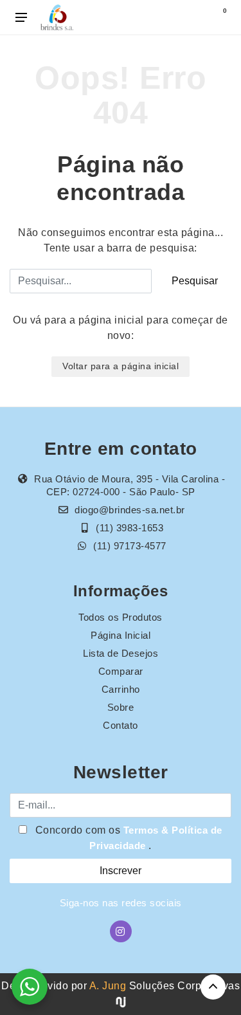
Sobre (120, 707)
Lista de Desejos (120, 653)
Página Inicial (120, 635)
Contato (120, 725)
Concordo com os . (127, 838)
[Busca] (191, 17)
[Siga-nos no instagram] (121, 931)
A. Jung (108, 985)
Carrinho (121, 689)
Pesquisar (195, 280)
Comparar (120, 671)
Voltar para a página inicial (120, 366)
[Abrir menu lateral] (21, 17)
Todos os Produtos (120, 617)
